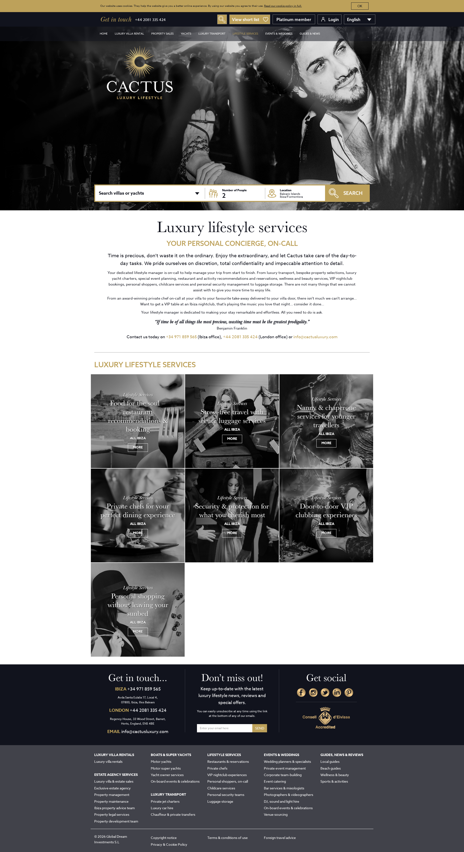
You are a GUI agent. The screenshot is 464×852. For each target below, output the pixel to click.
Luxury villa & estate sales (113, 781)
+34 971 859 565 (181, 337)
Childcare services (221, 788)
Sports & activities (334, 781)
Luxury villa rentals (108, 761)
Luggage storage (220, 801)
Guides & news (310, 34)
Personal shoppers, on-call (227, 781)
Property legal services (111, 814)
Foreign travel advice (280, 837)
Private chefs (217, 768)
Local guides (330, 761)
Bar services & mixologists (284, 788)
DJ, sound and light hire (281, 801)
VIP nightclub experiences (227, 774)
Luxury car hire (162, 808)
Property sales (162, 34)
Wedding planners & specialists (287, 761)
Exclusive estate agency (112, 788)
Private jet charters (165, 801)
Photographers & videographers (288, 794)
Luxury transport (211, 34)
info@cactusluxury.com (315, 337)
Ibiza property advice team (114, 808)
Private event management (285, 768)
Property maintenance (111, 801)
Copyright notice (164, 837)
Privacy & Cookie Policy (169, 844)
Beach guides (330, 768)
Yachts (186, 34)
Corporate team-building (283, 774)
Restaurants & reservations (228, 761)
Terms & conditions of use (227, 837)
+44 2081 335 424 (150, 19)
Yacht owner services (167, 774)
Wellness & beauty (334, 774)
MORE (138, 447)
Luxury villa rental (129, 34)
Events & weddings (278, 34)
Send (259, 728)
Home (104, 34)
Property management (111, 794)
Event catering (275, 781)
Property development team (116, 821)
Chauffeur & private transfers (173, 814)
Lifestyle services (245, 34)
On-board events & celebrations (175, 781)
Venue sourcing (276, 814)
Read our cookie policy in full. (283, 6)
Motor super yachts (166, 768)
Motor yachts (161, 761)
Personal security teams (225, 794)
